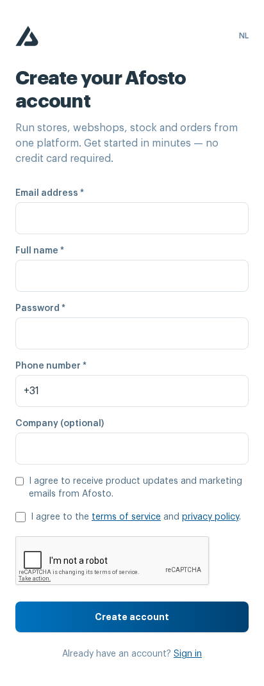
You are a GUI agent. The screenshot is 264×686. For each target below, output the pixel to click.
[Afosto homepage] (26, 36)
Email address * (49, 193)
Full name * (39, 250)
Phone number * (51, 366)
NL (244, 36)
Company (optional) (59, 423)
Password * (40, 308)
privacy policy (210, 517)
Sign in (188, 654)
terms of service (126, 517)
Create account (132, 616)
